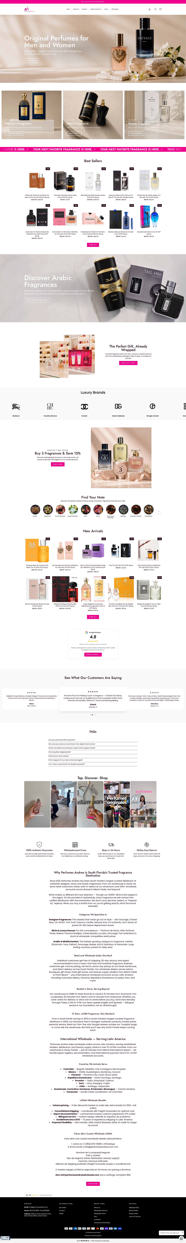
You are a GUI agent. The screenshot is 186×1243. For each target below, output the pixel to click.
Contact (62, 1211)
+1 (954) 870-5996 (92, 1143)
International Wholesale (102, 1223)
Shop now (93, 1184)
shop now (57, 464)
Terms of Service (135, 1217)
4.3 (78, 1241)
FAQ (95, 1217)
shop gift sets (128, 363)
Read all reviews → (93, 654)
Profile (61, 1214)
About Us (97, 1207)
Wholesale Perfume (100, 1211)
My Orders (62, 1207)
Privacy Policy (133, 1214)
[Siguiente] (159, 511)
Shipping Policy (134, 1207)
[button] (5, 1238)
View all (93, 245)
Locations (97, 1220)
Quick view (37, 191)
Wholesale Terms (100, 1214)
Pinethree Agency (96, 1235)
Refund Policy (133, 1211)
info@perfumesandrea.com (98, 1146)
